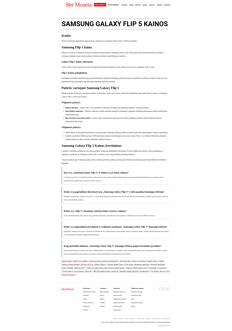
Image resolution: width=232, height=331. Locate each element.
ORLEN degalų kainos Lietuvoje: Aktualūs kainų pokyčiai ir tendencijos (121, 271)
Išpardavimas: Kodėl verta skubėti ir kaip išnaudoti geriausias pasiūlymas (90, 261)
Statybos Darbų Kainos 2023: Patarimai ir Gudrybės (146, 268)
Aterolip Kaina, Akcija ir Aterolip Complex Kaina (138, 261)
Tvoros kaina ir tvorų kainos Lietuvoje (76, 271)
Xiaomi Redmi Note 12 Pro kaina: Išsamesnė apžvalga (128, 264)
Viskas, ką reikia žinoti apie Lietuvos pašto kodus (105, 268)
